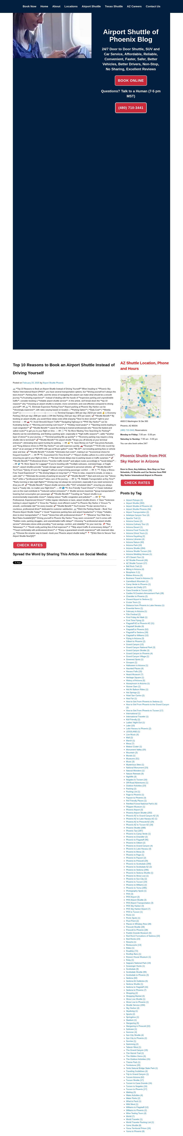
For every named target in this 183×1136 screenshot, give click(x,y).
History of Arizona (135, 680)
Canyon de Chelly (136, 587)
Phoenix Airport (134, 810)
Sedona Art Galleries (137, 981)
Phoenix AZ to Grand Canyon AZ (142, 816)
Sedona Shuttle (134, 984)
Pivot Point (132, 921)
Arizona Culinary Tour (137, 524)
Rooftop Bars (133, 954)
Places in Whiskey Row (138, 924)
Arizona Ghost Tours (137, 533)
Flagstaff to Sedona (137, 632)
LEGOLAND (133, 731)
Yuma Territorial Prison (138, 1128)
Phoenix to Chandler (137, 837)
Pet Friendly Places (136, 801)
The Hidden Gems (136, 1056)
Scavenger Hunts (135, 966)
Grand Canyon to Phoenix (139, 653)
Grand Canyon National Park (140, 647)
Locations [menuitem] (71, 6)
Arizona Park (134, 545)
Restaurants (133, 945)
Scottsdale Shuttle (136, 972)
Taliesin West (133, 1047)
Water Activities (134, 1095)
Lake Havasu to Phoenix (138, 728)
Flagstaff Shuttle (135, 626)
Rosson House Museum (138, 957)
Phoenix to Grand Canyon (139, 846)
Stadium (131, 1020)
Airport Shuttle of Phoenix (139, 506)
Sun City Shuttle (135, 1035)
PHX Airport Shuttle (136, 900)
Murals (130, 755)
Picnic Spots (133, 918)
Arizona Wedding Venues (139, 554)
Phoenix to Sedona (137, 870)
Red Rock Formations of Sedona (143, 936)
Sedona (131, 978)
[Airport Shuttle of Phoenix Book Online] (52, 56)
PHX (129, 894)
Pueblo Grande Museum (138, 933)
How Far (131, 698)
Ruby (130, 960)
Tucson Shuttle (135, 1080)
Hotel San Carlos (135, 695)
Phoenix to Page (135, 855)
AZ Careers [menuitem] (134, 6)
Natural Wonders (135, 770)
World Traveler (134, 1119)
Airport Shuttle (135, 503)
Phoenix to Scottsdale (138, 864)
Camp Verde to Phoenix (138, 584)
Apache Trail (133, 518)
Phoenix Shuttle (136, 828)
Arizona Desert (134, 527)
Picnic (130, 915)
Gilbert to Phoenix (135, 641)
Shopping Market (135, 996)
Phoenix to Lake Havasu (138, 849)
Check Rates (30, 545)
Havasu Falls (134, 671)
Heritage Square (135, 677)
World (130, 1116)
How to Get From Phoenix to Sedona (144, 701)
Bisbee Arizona (134, 575)
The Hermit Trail (135, 1053)
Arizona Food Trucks (137, 530)
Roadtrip (132, 951)
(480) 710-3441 (130, 108)
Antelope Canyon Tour (137, 515)
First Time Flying (135, 620)
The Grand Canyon (137, 1050)
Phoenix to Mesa (135, 852)
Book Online (131, 80)
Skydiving (132, 1011)
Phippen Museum (135, 807)
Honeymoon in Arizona (138, 683)
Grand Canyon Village (137, 656)
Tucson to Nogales (136, 1086)
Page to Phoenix (135, 794)
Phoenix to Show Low (137, 876)
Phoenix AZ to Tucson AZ (139, 825)
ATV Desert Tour (135, 557)
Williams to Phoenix (136, 1110)
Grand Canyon (135, 644)
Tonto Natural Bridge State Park (142, 1068)
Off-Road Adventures (137, 782)
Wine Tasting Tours (136, 1113)
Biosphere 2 (133, 572)
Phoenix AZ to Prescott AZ (140, 822)
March (130, 740)
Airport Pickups (134, 500)
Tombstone (133, 1065)
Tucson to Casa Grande (139, 1083)
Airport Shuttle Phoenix (53, 383)
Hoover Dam (133, 686)
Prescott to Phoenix (137, 930)
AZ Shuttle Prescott (137, 560)
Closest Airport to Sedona (139, 599)
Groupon (131, 662)
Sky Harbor (132, 1008)
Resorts (131, 942)
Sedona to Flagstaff (137, 987)
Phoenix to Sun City (136, 879)
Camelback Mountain (137, 581)
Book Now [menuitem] (29, 6)
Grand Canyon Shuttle (137, 650)
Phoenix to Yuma (136, 888)
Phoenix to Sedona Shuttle (139, 873)
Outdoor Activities (136, 785)
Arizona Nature (135, 542)
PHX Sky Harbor (135, 906)
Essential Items (134, 608)
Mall (129, 737)
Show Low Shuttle (135, 999)
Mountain (132, 752)
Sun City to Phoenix (136, 1038)
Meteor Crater (134, 746)
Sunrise (131, 1041)
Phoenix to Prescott (137, 861)
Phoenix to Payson (136, 858)
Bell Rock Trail (134, 566)
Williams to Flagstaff (137, 1107)
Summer (131, 1032)
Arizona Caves (134, 521)
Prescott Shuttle (135, 927)
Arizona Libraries (135, 539)
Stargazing (132, 1023)
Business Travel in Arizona (139, 578)
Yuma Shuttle (133, 1125)
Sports (130, 1014)
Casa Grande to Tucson (139, 590)
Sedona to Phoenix (136, 990)
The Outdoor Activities (138, 1059)
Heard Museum (134, 674)
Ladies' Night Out (135, 722)
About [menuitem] (56, 6)
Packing (131, 788)
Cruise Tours (133, 602)
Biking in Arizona (135, 569)
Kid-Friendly (133, 719)
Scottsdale (132, 969)
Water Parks (133, 1098)
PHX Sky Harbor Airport (138, 909)
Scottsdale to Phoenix (137, 975)
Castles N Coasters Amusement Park (145, 593)
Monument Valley (136, 749)
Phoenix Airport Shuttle (139, 813)
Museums (132, 758)
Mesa (130, 743)
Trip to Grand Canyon (137, 1074)
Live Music (132, 734)
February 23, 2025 (31, 383)
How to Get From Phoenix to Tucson (144, 710)
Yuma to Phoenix (135, 1131)
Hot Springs (133, 692)
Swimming (132, 1044)
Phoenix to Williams (136, 885)
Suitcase (131, 1029)
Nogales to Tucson (136, 779)
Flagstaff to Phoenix (137, 629)
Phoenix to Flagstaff (137, 840)
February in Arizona (136, 611)
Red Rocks (133, 939)
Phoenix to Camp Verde (138, 834)
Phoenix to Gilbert (135, 843)
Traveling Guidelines (137, 1071)
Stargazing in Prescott (138, 1026)
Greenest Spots (134, 659)
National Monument (137, 767)
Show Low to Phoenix (137, 1002)
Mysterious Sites (135, 764)
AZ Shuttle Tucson (136, 563)
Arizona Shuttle (135, 548)
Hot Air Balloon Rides (137, 689)
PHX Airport (133, 897)
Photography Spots (136, 891)
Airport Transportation (137, 512)
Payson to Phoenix (136, 798)
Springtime (132, 1017)
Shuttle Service (135, 1005)
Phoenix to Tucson (136, 882)
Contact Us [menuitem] (153, 6)
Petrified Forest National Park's (141, 804)
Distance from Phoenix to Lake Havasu (145, 605)
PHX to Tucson (134, 912)
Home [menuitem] (44, 6)
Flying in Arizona (135, 638)
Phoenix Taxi (134, 831)
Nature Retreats (135, 773)
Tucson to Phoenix (136, 1089)
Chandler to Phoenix (137, 596)
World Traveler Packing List (140, 1122)
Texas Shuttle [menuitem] (114, 6)
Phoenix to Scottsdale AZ (139, 867)
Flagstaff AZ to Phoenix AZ (140, 623)
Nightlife (131, 776)
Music (130, 761)
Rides (130, 948)
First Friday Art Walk (136, 617)
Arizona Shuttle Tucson (138, 551)
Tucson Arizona (135, 1077)
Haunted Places (135, 668)
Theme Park (133, 1062)
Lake (130, 725)
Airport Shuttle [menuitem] (91, 6)
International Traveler (137, 716)
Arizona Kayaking (135, 536)
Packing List (133, 791)
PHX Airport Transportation (139, 903)
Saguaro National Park (138, 963)
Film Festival (133, 614)
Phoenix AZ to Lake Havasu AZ (141, 819)
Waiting (131, 1092)
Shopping (132, 993)
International (133, 713)
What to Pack (133, 1101)
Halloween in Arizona (137, 665)
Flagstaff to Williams (137, 635)
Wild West (132, 1104)
